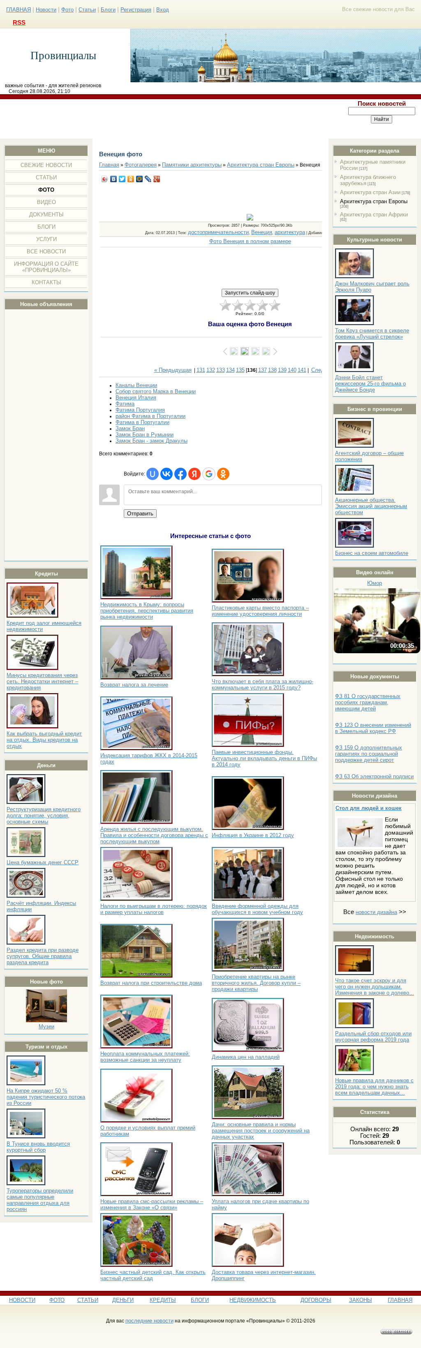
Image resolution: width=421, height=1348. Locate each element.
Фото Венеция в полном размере (250, 241)
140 (292, 370)
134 (230, 370)
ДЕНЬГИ (123, 1300)
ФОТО (57, 1300)
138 (272, 370)
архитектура (290, 232)
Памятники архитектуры (192, 165)
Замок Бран (130, 428)
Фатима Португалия (140, 410)
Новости (46, 10)
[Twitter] (122, 179)
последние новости (149, 1321)
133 (220, 370)
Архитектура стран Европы (373, 201)
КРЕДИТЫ (163, 1300)
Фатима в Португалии (142, 422)
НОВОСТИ (22, 1300)
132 (210, 370)
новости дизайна (376, 912)
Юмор (374, 583)
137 (262, 370)
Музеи (46, 1026)
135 (240, 370)
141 (302, 370)
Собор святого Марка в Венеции (156, 391)
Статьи (87, 10)
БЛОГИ (200, 1300)
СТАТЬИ (87, 1300)
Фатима (125, 404)
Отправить (140, 513)
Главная (109, 165)
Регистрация (135, 10)
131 (201, 370)
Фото (67, 10)
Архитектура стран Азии (370, 192)
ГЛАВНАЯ (18, 10)
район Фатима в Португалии (150, 416)
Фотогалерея (141, 165)
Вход (162, 10)
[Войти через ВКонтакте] (166, 474)
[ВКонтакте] (113, 179)
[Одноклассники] (131, 179)
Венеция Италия (136, 397)
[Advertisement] (171, 118)
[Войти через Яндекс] (194, 474)
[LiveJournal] (148, 179)
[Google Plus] (157, 179)
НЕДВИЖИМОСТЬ (252, 1300)
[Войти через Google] (208, 473)
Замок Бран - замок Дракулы (151, 441)
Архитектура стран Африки (374, 214)
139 (282, 370)
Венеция (261, 232)
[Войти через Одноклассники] (223, 474)
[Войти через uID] (152, 474)
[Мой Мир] (139, 179)
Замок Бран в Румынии (144, 435)
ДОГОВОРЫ (316, 1300)
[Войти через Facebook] (180, 474)
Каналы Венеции (136, 385)
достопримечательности (218, 232)
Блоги (108, 10)
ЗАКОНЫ (360, 1300)
